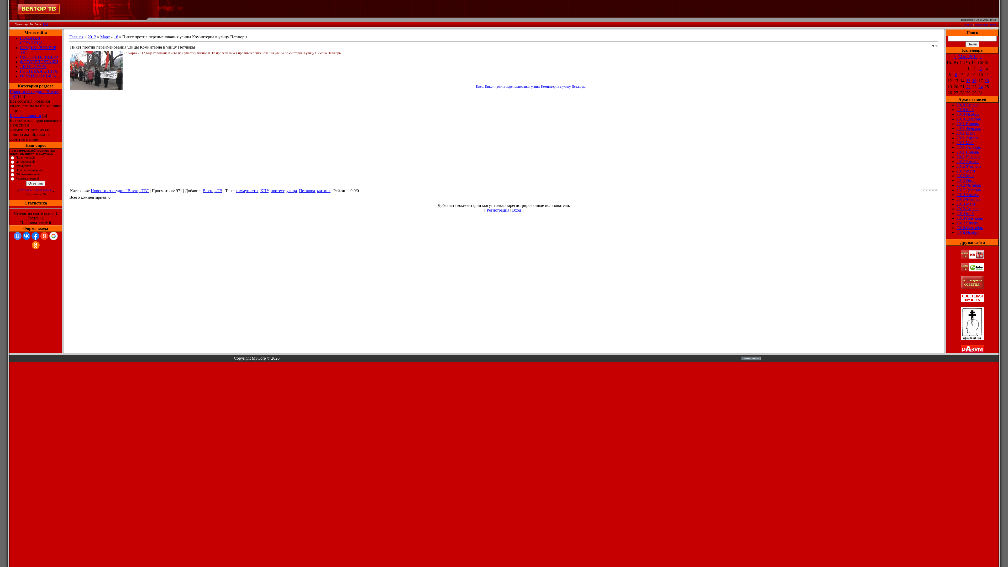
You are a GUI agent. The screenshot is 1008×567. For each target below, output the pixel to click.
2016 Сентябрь (970, 227)
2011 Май (965, 142)
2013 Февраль (969, 199)
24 (981, 87)
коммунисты (247, 190)
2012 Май (965, 176)
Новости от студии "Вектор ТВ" (120, 190)
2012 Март (966, 171)
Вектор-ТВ (212, 190)
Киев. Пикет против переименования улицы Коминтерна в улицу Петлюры (531, 86)
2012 (92, 37)
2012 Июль (966, 180)
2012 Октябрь (969, 185)
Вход (993, 24)
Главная (968, 24)
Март (105, 37)
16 (116, 37)
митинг (323, 190)
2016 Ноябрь (968, 232)
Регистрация (981, 24)
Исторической (25, 161)
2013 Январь (968, 194)
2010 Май (965, 109)
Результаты (25, 190)
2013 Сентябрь (970, 218)
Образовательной (28, 174)
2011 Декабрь (968, 157)
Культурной (23, 165)
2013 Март (966, 204)
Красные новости (25, 115)
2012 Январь (968, 161)
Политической (25, 157)
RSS (45, 24)
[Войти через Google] (53, 236)
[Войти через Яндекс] (44, 236)
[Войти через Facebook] (35, 236)
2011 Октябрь (969, 147)
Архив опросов (43, 190)
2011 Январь (968, 124)
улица (291, 190)
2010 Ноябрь (968, 114)
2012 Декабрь (969, 190)
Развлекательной (27, 178)
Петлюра (307, 190)
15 (968, 80)
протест (277, 190)
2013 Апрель (968, 209)
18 (987, 80)
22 (968, 87)
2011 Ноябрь (968, 152)
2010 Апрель (968, 105)
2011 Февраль (969, 128)
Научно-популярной (29, 170)
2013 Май (965, 213)
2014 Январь (968, 223)
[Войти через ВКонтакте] (26, 236)
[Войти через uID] (18, 236)
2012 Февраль (969, 166)
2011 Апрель (968, 138)
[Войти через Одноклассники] (36, 245)
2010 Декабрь (969, 119)
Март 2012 (968, 56)
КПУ (264, 190)
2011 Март (966, 133)
